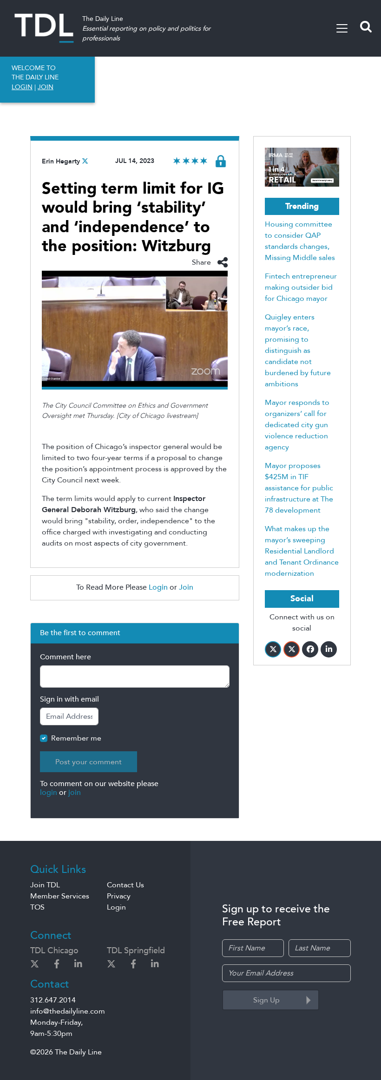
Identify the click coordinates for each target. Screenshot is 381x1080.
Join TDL (45, 885)
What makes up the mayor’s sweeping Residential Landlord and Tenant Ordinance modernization (302, 551)
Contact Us (125, 885)
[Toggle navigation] (342, 28)
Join (186, 587)
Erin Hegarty (61, 161)
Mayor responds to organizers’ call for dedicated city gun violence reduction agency (297, 424)
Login (158, 587)
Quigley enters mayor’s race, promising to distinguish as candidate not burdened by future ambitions (298, 350)
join (74, 792)
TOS (37, 907)
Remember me (76, 738)
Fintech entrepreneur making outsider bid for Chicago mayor (301, 287)
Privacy (119, 896)
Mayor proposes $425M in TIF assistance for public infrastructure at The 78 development (299, 488)
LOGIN (22, 87)
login (48, 792)
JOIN (45, 87)
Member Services (59, 896)
